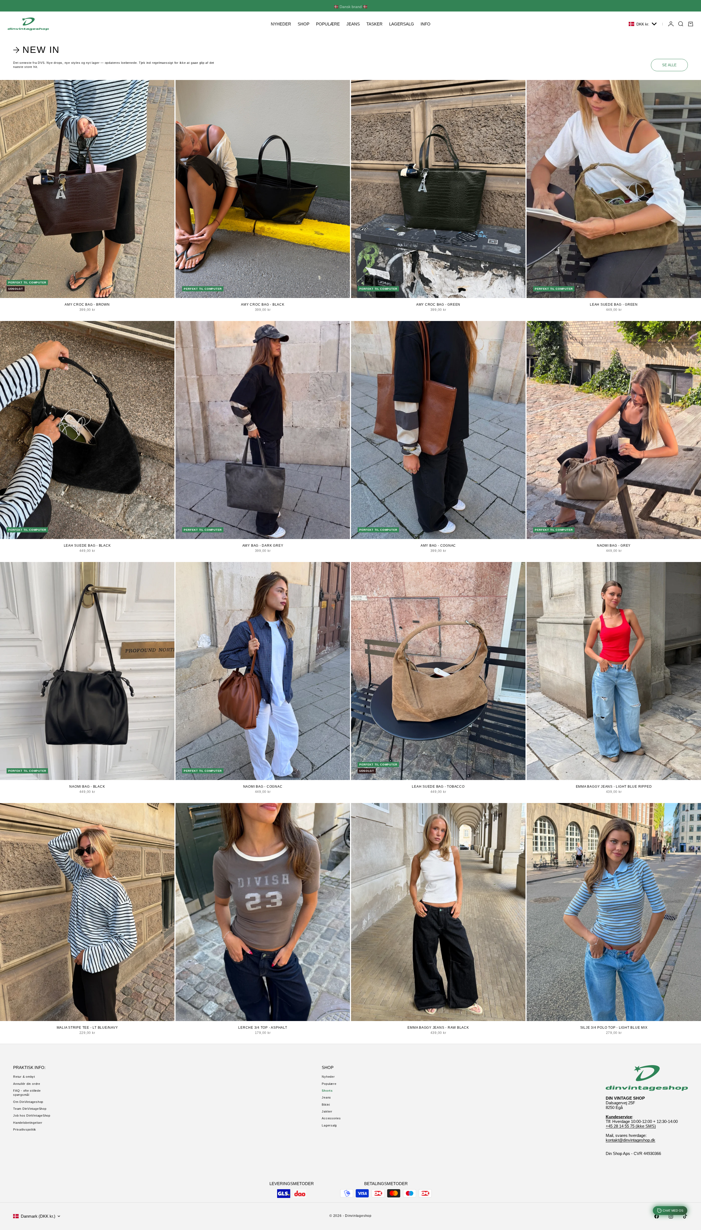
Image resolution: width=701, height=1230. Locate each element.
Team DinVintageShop (30, 1108)
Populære (329, 1083)
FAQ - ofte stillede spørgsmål (27, 1092)
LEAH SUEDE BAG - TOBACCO (438, 787)
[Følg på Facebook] (656, 1216)
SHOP (303, 24)
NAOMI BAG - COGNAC (263, 787)
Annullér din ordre (26, 1083)
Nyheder (328, 1076)
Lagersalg (329, 1125)
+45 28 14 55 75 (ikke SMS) (631, 1126)
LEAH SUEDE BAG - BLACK (87, 545)
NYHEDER (281, 24)
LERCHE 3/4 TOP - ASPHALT (262, 1028)
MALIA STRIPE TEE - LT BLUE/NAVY (87, 1028)
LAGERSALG (401, 24)
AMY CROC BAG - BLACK (262, 304)
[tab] (37, 50)
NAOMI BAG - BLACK (87, 787)
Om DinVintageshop (28, 1101)
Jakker (327, 1111)
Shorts (327, 1090)
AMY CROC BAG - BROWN (87, 304)
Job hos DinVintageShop (31, 1115)
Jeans (326, 1097)
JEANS (353, 24)
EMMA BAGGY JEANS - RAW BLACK (438, 1028)
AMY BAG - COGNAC (438, 545)
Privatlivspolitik (24, 1129)
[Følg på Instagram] (671, 1216)
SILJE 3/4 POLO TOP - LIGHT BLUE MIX (614, 1028)
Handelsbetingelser (27, 1122)
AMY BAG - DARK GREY (262, 545)
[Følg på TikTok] (685, 1216)
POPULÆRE (328, 24)
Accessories (331, 1118)
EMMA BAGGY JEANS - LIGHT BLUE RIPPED (614, 787)
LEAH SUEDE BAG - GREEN (614, 304)
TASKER (374, 24)
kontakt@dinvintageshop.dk (630, 1140)
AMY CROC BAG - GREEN (438, 304)
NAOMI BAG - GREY (614, 545)
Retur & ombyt (24, 1076)
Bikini (326, 1104)
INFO (425, 24)
